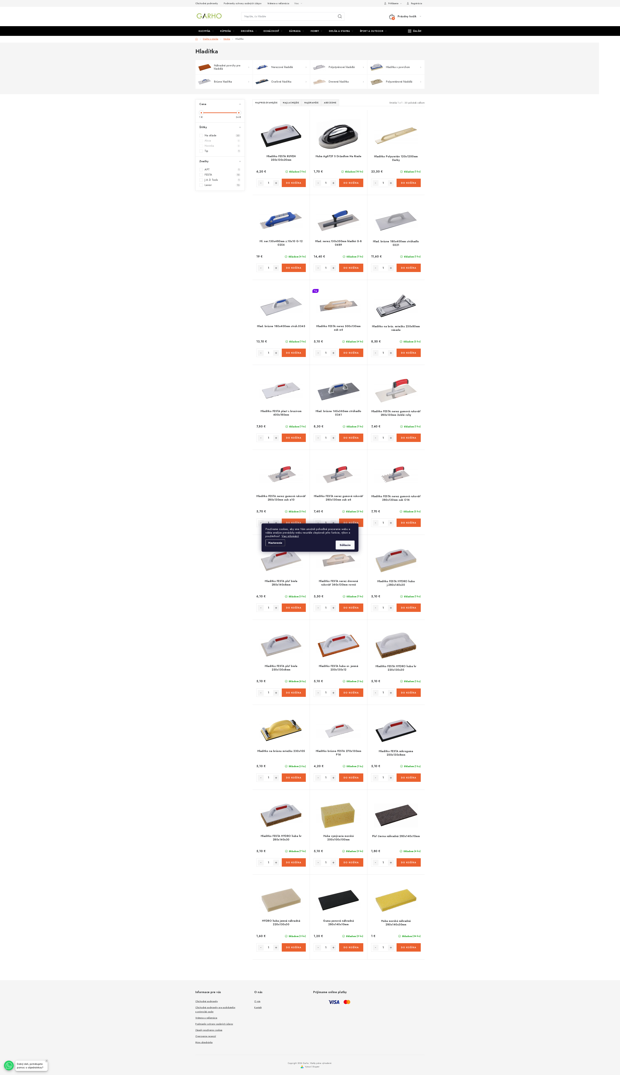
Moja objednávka (204, 1042)
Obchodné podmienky (206, 3)
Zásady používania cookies (208, 1030)
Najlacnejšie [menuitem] (291, 102)
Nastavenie (275, 543)
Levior (222, 185)
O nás (257, 1001)
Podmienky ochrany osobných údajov (243, 3)
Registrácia (416, 3)
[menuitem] (206, 31)
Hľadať (339, 16)
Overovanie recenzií (205, 1036)
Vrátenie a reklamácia (278, 3)
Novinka (222, 145)
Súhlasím (345, 545)
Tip (222, 151)
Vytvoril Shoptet (312, 1066)
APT (222, 169)
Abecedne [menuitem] (330, 102)
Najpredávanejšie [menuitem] (266, 102)
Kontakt (258, 1007)
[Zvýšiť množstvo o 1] (276, 183)
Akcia (222, 140)
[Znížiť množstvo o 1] (261, 183)
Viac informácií (290, 536)
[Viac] (415, 31)
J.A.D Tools (222, 180)
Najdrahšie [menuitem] (311, 102)
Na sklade (222, 135)
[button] (9, 1065)
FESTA (222, 174)
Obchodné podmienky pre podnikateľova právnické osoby (215, 1009)
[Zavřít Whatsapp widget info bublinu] (46, 1061)
